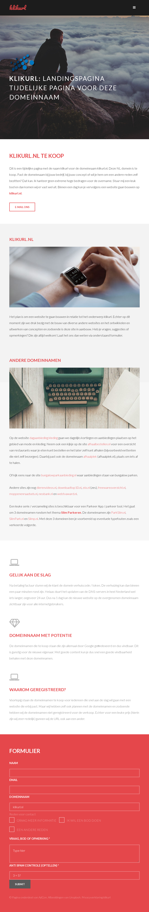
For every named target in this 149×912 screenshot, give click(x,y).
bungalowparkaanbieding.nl (58, 475)
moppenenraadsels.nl (23, 494)
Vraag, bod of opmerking (29, 838)
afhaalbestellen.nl (99, 444)
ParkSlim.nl (118, 512)
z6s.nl (86, 487)
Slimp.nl (33, 518)
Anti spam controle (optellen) (34, 865)
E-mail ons (22, 207)
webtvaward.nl (67, 494)
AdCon (43, 897)
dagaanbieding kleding (43, 438)
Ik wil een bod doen (84, 820)
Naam (13, 763)
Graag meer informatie (36, 820)
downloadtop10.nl (69, 487)
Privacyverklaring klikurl (96, 897)
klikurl (17, 7)
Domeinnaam (19, 796)
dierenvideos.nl (46, 487)
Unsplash (75, 897)
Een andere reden (32, 830)
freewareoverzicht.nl (112, 487)
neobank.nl (46, 494)
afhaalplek (90, 456)
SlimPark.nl (16, 518)
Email (13, 780)
